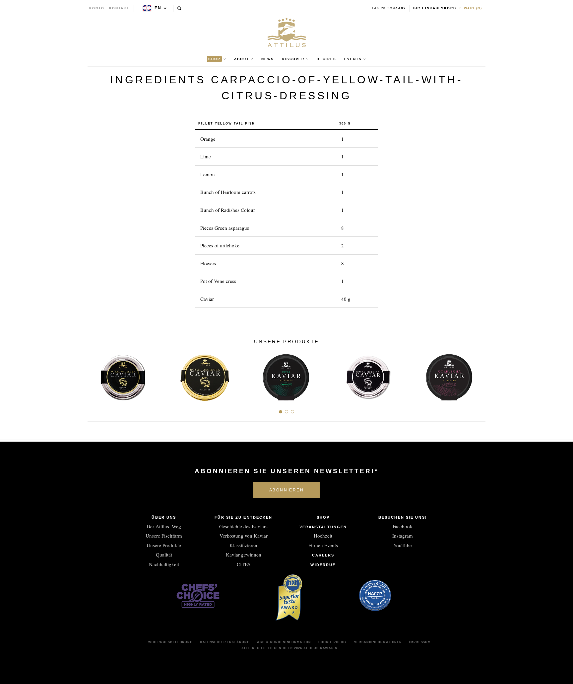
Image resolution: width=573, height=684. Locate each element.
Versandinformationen (378, 642)
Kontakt (119, 8)
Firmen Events (323, 545)
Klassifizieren (243, 545)
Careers (323, 555)
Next (478, 374)
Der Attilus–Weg (164, 526)
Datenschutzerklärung (225, 642)
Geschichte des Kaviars (243, 526)
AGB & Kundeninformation (284, 642)
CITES (243, 564)
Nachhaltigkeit (164, 564)
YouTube (402, 545)
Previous (95, 374)
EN (158, 8)
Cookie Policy (332, 642)
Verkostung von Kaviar (244, 535)
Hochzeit (323, 535)
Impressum (420, 642)
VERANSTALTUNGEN (323, 527)
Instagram (402, 535)
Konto (96, 8)
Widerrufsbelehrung (170, 642)
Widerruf (323, 565)
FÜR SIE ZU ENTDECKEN (243, 517)
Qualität (164, 554)
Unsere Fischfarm (164, 535)
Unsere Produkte (164, 545)
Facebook (403, 526)
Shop (323, 517)
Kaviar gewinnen (243, 554)
